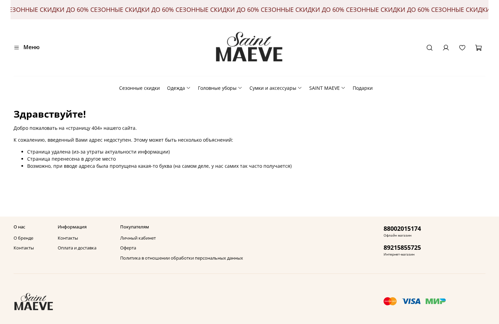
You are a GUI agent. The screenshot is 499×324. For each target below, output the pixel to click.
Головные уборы (217, 88)
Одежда (176, 88)
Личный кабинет (138, 238)
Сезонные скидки (139, 88)
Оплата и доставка (77, 248)
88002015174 (402, 228)
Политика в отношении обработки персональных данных (181, 258)
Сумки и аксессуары (273, 88)
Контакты (24, 248)
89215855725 (402, 247)
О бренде (23, 238)
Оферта (128, 248)
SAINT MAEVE (324, 88)
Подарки (363, 88)
